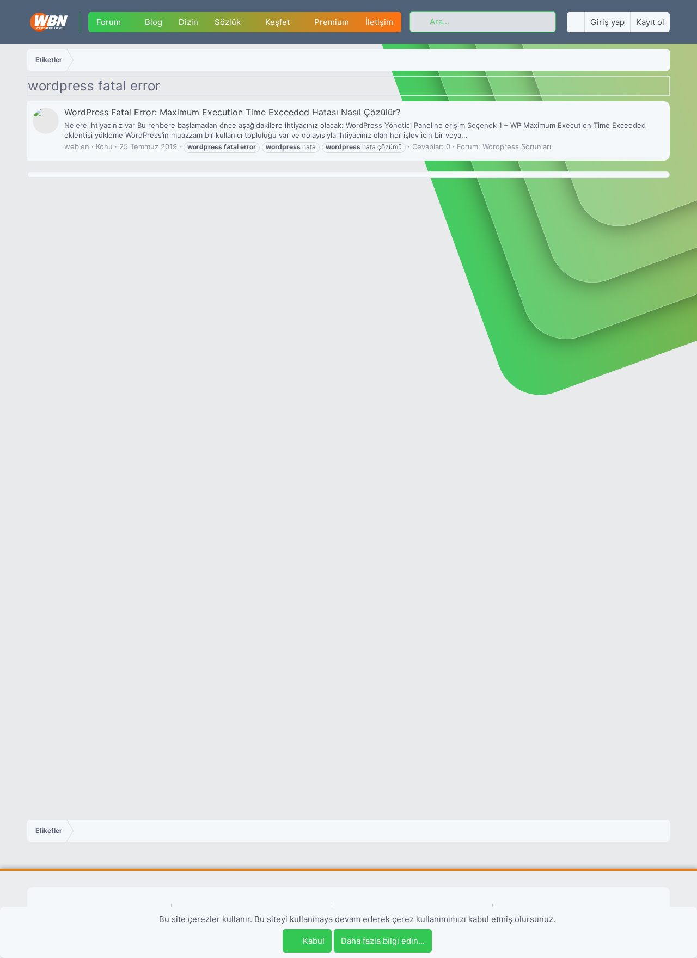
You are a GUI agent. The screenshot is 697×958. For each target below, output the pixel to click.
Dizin (188, 22)
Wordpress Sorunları (516, 146)
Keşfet (277, 22)
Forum (108, 22)
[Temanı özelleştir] (575, 22)
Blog (153, 22)
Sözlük (228, 22)
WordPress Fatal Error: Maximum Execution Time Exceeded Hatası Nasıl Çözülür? (232, 112)
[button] (129, 22)
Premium (331, 22)
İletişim (379, 22)
